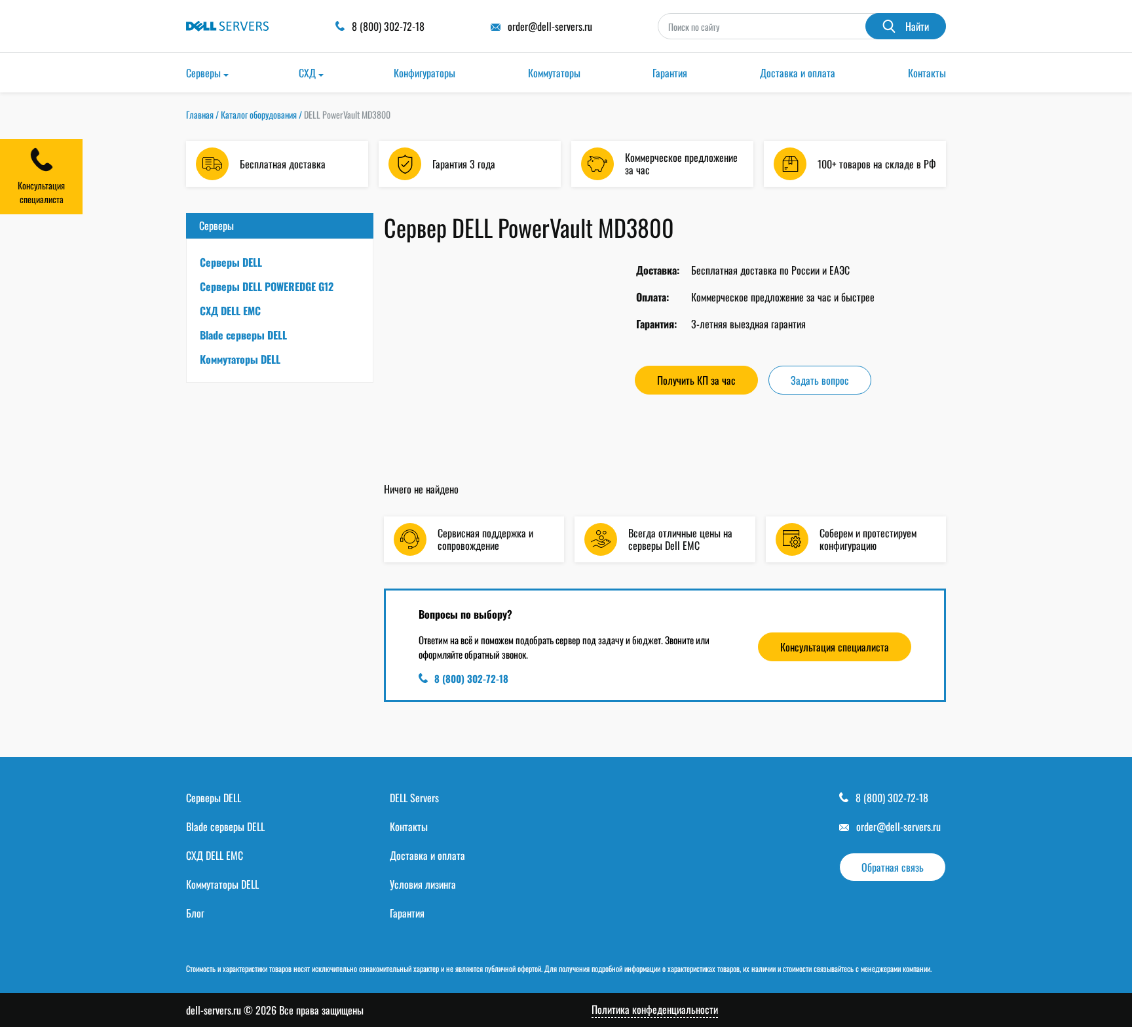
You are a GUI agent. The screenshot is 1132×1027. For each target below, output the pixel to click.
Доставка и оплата (797, 73)
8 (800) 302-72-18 (471, 678)
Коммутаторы (554, 73)
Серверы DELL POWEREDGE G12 (266, 286)
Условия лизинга (423, 884)
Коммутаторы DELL (240, 359)
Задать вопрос (820, 380)
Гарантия (669, 73)
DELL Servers (414, 797)
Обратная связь (892, 867)
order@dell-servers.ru (898, 826)
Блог (195, 913)
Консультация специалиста (834, 647)
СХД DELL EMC (230, 311)
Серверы (203, 73)
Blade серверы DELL (243, 335)
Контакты (927, 73)
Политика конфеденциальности (655, 1009)
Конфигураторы (424, 73)
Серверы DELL (231, 262)
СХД (307, 73)
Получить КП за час (696, 380)
